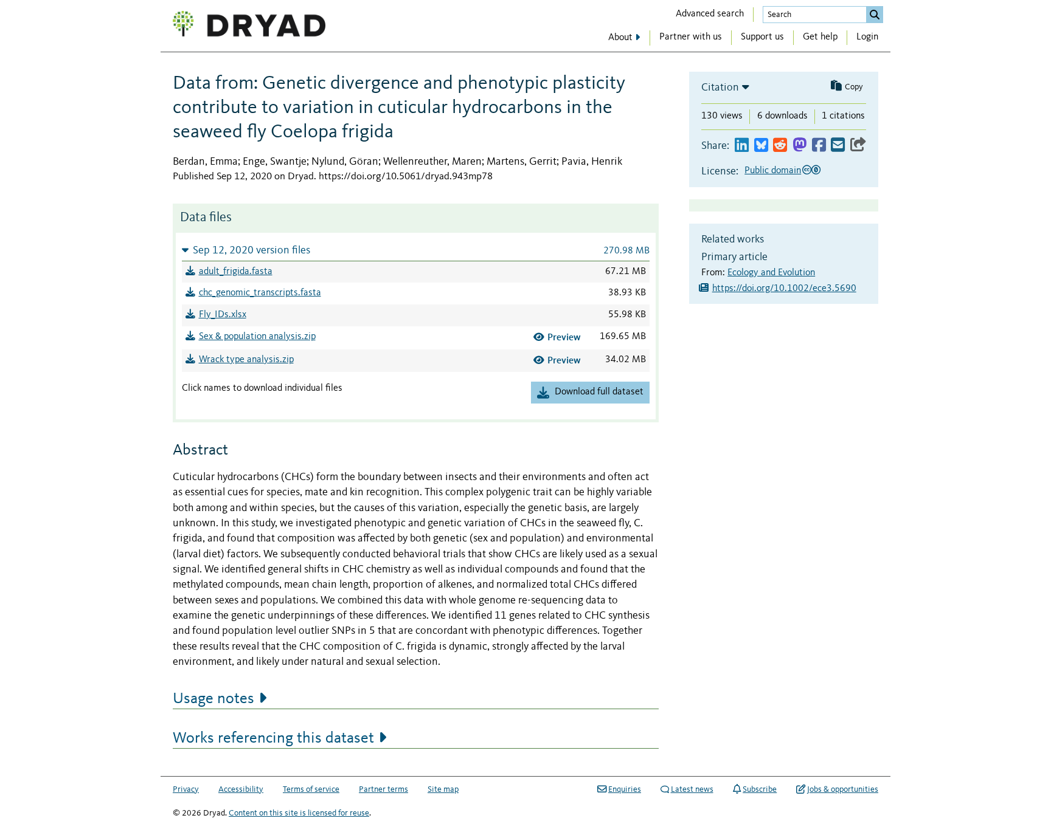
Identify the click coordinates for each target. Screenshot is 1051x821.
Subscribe (760, 789)
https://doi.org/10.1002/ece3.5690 (784, 289)
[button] (416, 250)
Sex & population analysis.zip (257, 337)
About (620, 38)
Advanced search (710, 14)
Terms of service (311, 789)
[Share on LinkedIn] (742, 145)
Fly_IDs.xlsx (222, 315)
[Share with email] (838, 145)
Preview (564, 337)
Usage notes (213, 699)
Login (867, 37)
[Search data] (874, 14)
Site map (443, 789)
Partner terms (383, 789)
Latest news (692, 789)
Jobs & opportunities (842, 789)
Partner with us (690, 37)
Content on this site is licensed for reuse (299, 813)
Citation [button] (720, 87)
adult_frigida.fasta (235, 272)
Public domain (772, 171)
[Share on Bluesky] (761, 145)
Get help (820, 37)
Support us (762, 37)
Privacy (186, 789)
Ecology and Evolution (771, 273)
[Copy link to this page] (858, 145)
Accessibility (240, 789)
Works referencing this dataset (273, 738)
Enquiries (624, 789)
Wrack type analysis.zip (246, 360)
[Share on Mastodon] (799, 145)
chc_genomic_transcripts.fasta (260, 293)
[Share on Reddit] (780, 145)
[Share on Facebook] (819, 145)
